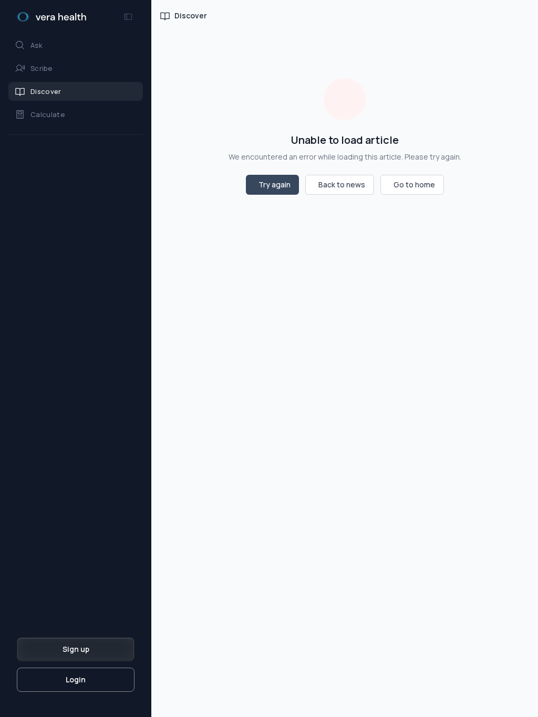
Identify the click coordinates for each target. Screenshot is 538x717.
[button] (75, 45)
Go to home (414, 184)
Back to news (341, 184)
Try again (274, 184)
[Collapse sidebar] (128, 16)
